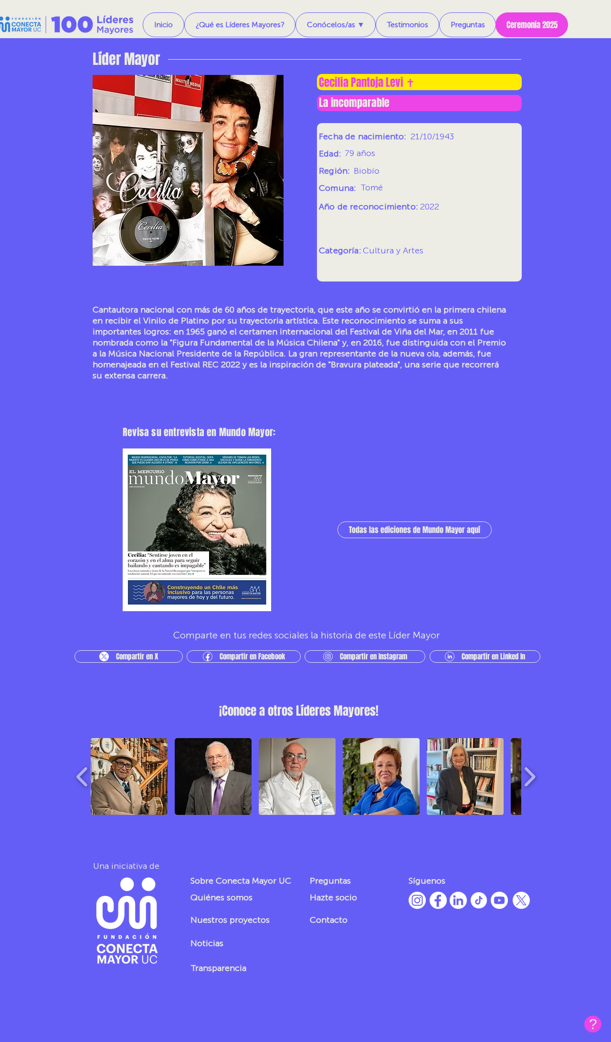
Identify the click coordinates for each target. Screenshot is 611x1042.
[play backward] (82, 776)
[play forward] (529, 776)
